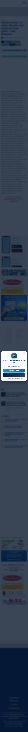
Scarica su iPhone (14, 375)
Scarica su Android (14, 370)
